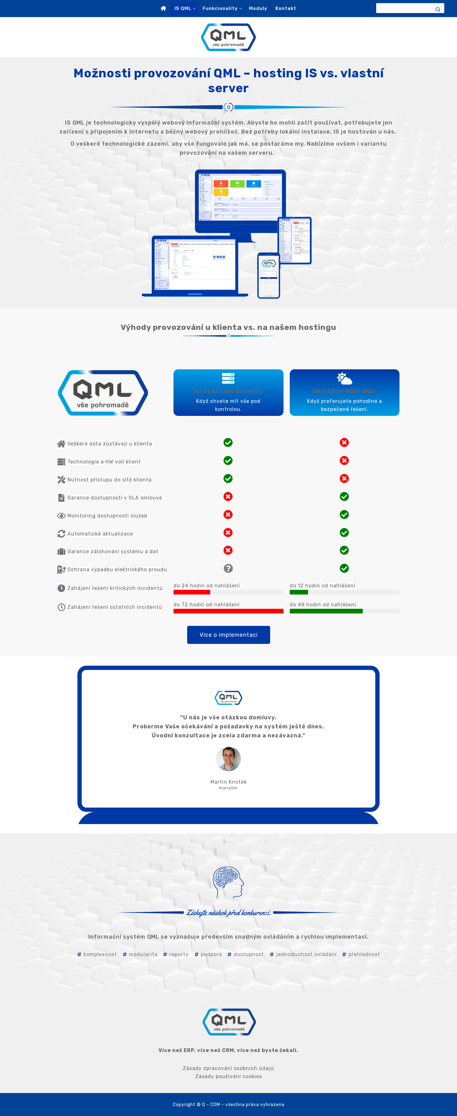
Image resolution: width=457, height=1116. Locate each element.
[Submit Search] (441, 9)
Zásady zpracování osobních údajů (228, 1068)
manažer (228, 788)
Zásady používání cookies (228, 1076)
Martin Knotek (228, 782)
